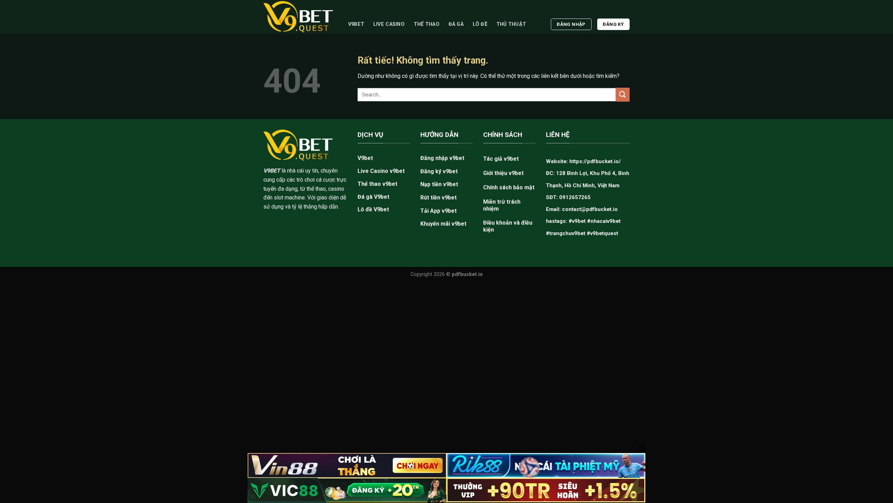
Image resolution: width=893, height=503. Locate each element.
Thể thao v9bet (377, 184)
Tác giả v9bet (501, 158)
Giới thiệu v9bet (503, 173)
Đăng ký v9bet (439, 171)
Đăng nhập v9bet (442, 158)
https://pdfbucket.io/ (595, 161)
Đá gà (456, 24)
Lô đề (480, 24)
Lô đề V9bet (373, 209)
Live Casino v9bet (381, 171)
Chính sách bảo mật (508, 187)
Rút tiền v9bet (438, 197)
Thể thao (427, 24)
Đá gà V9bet (373, 197)
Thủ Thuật (511, 24)
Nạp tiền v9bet (439, 184)
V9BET (271, 170)
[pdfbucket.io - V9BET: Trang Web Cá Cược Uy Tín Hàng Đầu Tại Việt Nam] (298, 16)
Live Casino (389, 24)
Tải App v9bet (438, 210)
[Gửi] (623, 94)
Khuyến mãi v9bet (443, 223)
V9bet (356, 24)
